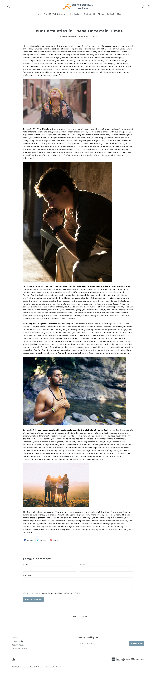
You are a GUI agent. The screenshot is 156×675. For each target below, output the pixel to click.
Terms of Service (19, 648)
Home (38, 14)
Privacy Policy (18, 641)
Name (26, 564)
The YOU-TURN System (56, 14)
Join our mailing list (88, 637)
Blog (119, 14)
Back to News (80, 617)
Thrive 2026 (89, 14)
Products (76, 14)
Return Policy (18, 645)
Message (27, 575)
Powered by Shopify (54, 667)
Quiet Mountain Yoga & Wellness (30, 667)
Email (82, 564)
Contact (110, 14)
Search (15, 637)
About (101, 14)
